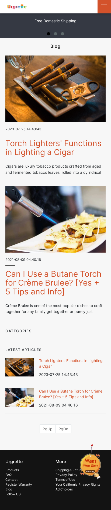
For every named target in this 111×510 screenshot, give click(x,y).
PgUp (48, 429)
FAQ (8, 475)
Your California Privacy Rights (78, 484)
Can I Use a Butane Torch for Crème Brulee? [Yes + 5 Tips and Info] (53, 282)
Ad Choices (64, 489)
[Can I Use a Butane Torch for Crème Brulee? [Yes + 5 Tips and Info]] (55, 219)
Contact (11, 480)
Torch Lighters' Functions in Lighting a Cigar (53, 147)
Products (12, 470)
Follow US (13, 494)
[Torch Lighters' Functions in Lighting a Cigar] (55, 89)
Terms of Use (65, 480)
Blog (8, 489)
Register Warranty (18, 484)
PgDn (63, 429)
